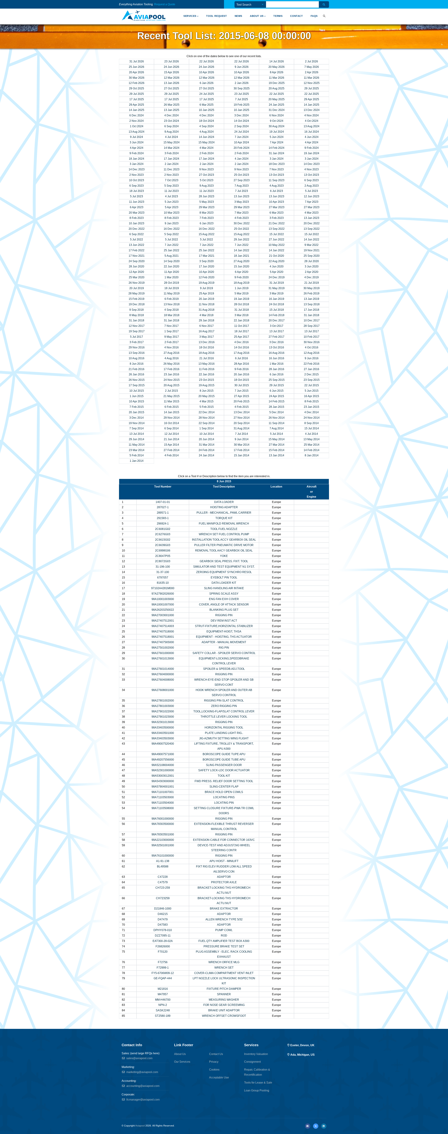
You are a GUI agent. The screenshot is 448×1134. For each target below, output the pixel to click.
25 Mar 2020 (136, 277)
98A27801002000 (163, 700)
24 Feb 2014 (206, 450)
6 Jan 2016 (277, 374)
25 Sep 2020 (312, 255)
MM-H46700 (162, 999)
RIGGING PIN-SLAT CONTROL (224, 700)
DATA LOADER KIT (224, 582)
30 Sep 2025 (242, 88)
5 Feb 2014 (137, 455)
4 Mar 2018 (207, 315)
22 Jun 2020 (171, 266)
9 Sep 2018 (136, 309)
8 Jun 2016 (137, 363)
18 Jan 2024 (136, 158)
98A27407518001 (163, 636)
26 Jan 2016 (136, 374)
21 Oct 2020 (276, 255)
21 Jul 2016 (206, 358)
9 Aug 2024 (171, 131)
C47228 (163, 876)
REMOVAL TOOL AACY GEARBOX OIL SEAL (224, 550)
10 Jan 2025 (206, 109)
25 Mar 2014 (311, 444)
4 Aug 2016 (171, 358)
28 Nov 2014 (207, 417)
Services (189, 16)
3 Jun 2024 (137, 142)
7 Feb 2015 (137, 406)
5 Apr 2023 (171, 207)
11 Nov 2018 (206, 304)
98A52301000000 (163, 770)
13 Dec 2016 (207, 342)
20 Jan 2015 (136, 412)
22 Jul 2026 (206, 61)
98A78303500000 (163, 823)
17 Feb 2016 (171, 369)
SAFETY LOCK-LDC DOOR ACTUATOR (224, 770)
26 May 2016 (171, 363)
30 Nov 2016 (312, 342)
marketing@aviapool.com (142, 1072)
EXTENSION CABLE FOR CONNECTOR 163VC (224, 839)
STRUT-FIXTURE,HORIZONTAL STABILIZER (224, 626)
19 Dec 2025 (277, 82)
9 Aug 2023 (207, 185)
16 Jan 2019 (276, 298)
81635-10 (163, 582)
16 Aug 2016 (276, 352)
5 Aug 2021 (171, 255)
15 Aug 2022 (206, 234)
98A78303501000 (163, 834)
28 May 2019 (136, 293)
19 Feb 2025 (241, 104)
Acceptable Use (219, 1077)
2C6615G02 (162, 539)
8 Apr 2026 (276, 72)
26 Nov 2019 (137, 282)
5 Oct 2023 (206, 180)
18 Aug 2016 (206, 352)
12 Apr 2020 (136, 271)
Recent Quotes (186, 5)
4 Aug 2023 (277, 185)
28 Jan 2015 (276, 406)
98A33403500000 (163, 727)
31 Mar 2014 (206, 444)
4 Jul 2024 (171, 136)
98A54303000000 (163, 781)
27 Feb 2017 (276, 336)
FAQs (314, 16)
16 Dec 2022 (172, 228)
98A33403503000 (163, 738)
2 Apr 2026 (311, 72)
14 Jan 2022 (241, 250)
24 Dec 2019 (277, 277)
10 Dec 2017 (312, 320)
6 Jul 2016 (241, 358)
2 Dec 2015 (311, 374)
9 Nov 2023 (206, 169)
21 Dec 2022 (277, 223)
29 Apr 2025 (311, 99)
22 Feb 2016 (311, 363)
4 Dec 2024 (171, 115)
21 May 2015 (171, 396)
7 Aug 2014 (277, 428)
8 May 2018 (136, 315)
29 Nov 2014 (172, 417)
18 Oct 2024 (206, 120)
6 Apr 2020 (241, 271)
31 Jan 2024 (276, 153)
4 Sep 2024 (206, 126)
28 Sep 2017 (312, 325)
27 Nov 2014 (242, 417)
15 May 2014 (276, 439)
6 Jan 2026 (207, 82)
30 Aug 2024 (276, 126)
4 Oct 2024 (311, 120)
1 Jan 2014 (137, 460)
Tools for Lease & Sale (258, 1082)
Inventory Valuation (256, 1054)
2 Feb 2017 (171, 342)
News (238, 16)
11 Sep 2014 (276, 423)
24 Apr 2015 (276, 396)
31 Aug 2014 (241, 428)
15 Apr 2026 (171, 72)
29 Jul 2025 (311, 88)
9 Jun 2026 (241, 66)
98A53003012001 (163, 775)
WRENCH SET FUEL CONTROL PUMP (224, 534)
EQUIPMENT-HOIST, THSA (223, 631)
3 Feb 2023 (277, 217)
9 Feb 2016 (241, 369)
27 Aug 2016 (171, 352)
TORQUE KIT (224, 518)
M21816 (163, 988)
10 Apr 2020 (206, 271)
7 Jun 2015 (241, 390)
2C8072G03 (162, 561)
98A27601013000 (163, 658)
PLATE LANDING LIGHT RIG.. (224, 732)
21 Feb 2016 (136, 369)
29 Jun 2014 (136, 439)
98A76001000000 (163, 818)
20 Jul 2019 (136, 288)
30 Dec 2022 (242, 223)
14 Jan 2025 (311, 104)
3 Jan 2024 (277, 158)
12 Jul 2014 (171, 433)
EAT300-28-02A (163, 940)
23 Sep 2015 (312, 379)
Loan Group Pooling (256, 1090)
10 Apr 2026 (206, 72)
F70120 (162, 951)
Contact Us (216, 1054)
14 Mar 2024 (171, 147)
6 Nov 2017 (206, 325)
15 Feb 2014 (276, 450)
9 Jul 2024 (136, 136)
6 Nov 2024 (276, 115)
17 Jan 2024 (171, 158)
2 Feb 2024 (207, 153)
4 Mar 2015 (207, 401)
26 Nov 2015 (137, 379)
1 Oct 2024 (136, 126)
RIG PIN (224, 647)
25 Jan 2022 (171, 250)
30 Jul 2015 (241, 385)
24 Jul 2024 (241, 131)
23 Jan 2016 (171, 374)
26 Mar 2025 (171, 104)
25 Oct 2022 (241, 228)
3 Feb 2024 (171, 153)
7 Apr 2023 (311, 201)
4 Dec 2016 (241, 342)
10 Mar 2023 (171, 212)
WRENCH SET (224, 967)
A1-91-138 (162, 861)
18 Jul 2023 (136, 190)
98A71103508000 (163, 808)
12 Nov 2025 (312, 82)
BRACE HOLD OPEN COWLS (224, 792)
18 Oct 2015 (241, 379)
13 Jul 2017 (276, 331)
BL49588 (162, 866)
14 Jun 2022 (311, 239)
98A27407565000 (163, 642)
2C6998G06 (162, 550)
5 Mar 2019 (241, 293)
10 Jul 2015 (136, 390)
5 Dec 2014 (276, 412)
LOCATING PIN (224, 802)
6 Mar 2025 (207, 104)
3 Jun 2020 (311, 266)
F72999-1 (163, 967)
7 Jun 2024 (241, 136)
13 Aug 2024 (311, 126)
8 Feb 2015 (311, 401)
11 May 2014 (137, 444)
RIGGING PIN (224, 615)
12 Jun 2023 (311, 196)
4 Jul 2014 (311, 433)
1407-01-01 (163, 501)
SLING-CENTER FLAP (224, 786)
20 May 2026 (276, 66)
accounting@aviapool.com (142, 1085)
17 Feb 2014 (241, 450)
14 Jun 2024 (206, 136)
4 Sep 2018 (171, 309)
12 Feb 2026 (136, 82)
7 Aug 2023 (241, 185)
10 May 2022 (276, 244)
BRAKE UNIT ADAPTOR (224, 1010)
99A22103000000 (163, 839)
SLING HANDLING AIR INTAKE (224, 588)
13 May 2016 (206, 363)
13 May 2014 (311, 439)
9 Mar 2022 (311, 244)
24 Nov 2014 (312, 417)
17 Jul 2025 (136, 99)
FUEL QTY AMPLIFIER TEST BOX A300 (223, 940)
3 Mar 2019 (277, 293)
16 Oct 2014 (171, 423)
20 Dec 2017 (277, 320)
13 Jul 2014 (136, 433)
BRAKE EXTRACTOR (224, 908)
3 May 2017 (206, 336)
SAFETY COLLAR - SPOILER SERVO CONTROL (223, 653)
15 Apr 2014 (171, 444)
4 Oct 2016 (311, 347)
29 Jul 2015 (276, 385)
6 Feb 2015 (171, 406)
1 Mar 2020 (171, 277)
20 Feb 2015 (241, 401)
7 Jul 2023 (241, 190)
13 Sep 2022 (277, 228)
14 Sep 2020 (172, 261)
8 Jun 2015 (207, 390)
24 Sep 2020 (137, 261)
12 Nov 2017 (137, 325)
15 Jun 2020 (241, 266)
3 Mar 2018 (241, 315)
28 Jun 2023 (206, 196)
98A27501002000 (163, 647)
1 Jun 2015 (137, 396)
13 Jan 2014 (276, 455)
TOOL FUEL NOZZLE (223, 528)
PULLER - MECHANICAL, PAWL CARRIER (224, 512)
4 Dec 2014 (311, 412)
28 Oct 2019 (171, 282)
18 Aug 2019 (241, 282)
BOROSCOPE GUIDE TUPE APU (224, 754)
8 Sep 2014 (311, 423)
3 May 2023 (241, 201)
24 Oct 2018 (276, 304)
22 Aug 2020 (276, 261)
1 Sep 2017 (171, 331)
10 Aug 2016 (136, 358)
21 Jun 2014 (171, 439)
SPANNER (224, 994)
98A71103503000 (163, 797)
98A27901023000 (163, 716)
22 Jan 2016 (206, 374)
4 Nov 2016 (171, 347)
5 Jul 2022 (136, 239)
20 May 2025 (276, 99)
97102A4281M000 (162, 588)
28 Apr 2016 (241, 363)
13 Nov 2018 (172, 304)
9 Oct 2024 (276, 120)
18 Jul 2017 (241, 331)
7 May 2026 (311, 66)
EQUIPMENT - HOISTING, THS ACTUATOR (224, 636)
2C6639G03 (162, 545)
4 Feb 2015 (241, 406)
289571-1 (163, 512)
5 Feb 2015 (207, 406)
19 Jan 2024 (311, 153)
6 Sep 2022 (136, 234)
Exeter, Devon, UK (302, 1045)
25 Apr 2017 (241, 336)
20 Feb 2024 (241, 147)
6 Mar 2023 (277, 212)
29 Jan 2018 (206, 320)
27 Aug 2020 (241, 261)
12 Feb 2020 (206, 277)
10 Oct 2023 (136, 180)
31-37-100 (162, 572)
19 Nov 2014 (137, 423)
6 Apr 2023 (136, 207)
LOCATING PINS (224, 797)
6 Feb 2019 (171, 298)
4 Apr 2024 (311, 142)
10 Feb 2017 (311, 336)
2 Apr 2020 (311, 271)
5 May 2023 (206, 201)
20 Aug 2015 (171, 385)
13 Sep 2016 (137, 352)
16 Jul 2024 (311, 131)
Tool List (179, 5)
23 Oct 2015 (206, 379)
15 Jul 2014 (311, 428)
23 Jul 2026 (171, 61)
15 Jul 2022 (276, 234)
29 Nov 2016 (137, 347)
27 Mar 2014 (276, 444)
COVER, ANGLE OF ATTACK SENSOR (224, 604)
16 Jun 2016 (276, 358)
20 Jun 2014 (206, 439)
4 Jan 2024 (241, 158)
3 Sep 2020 (206, 261)
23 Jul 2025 (241, 93)
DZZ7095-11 (163, 935)
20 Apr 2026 (136, 72)
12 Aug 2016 (311, 352)
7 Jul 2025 (241, 99)
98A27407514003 (163, 626)
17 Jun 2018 (311, 309)
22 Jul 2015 (311, 385)
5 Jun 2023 (171, 201)
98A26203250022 (163, 609)
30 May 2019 (311, 288)
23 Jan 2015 (311, 406)
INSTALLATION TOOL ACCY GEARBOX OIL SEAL (224, 539)
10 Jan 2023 (136, 223)
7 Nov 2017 (171, 325)
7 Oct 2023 (171, 180)
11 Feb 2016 (206, 369)
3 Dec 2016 (276, 342)
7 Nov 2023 (276, 169)
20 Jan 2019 (206, 298)
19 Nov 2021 (312, 250)
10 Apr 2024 (241, 142)
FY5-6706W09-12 (163, 973)
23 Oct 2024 (171, 120)
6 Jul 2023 (276, 190)
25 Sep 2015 (277, 379)
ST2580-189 (162, 1015)
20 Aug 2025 (276, 88)
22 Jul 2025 (276, 93)
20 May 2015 (206, 396)
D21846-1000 (162, 908)
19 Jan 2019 (241, 298)
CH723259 (163, 898)
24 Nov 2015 (172, 379)
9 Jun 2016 (311, 358)
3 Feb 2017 (137, 342)
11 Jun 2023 (136, 201)
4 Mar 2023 (311, 212)
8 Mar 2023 (207, 212)
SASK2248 (163, 1010)
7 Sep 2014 (136, 428)
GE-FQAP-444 (163, 978)
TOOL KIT (224, 775)
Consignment (252, 1061)
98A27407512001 (163, 620)
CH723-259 (162, 887)
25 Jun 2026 (136, 66)
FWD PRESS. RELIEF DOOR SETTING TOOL (224, 781)
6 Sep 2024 (171, 126)
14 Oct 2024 (241, 120)
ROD (224, 935)
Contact (296, 16)
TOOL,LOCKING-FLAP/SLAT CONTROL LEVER (223, 711)
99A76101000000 (163, 855)
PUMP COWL (224, 930)
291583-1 (163, 518)
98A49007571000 (163, 754)
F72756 (162, 962)
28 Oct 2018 (241, 304)
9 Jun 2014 (241, 439)
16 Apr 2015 (311, 396)
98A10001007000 (163, 604)
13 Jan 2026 (171, 82)
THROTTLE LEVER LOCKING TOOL (224, 716)
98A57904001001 (163, 786)
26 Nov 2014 (277, 417)
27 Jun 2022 (276, 239)
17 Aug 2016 (241, 352)
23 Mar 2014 (136, 450)
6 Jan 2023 (207, 223)
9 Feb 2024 (311, 147)
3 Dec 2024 (241, 115)
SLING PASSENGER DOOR (224, 765)
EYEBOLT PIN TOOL (224, 577)
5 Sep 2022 (171, 234)
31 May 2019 (276, 288)
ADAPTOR (224, 876)
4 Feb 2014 (171, 455)
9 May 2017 (171, 336)
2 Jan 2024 (171, 163)
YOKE (224, 555)
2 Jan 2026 (241, 82)
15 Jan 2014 (241, 455)
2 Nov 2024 (136, 120)
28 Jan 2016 (276, 369)
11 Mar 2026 (276, 77)
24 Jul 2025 (206, 93)
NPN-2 (162, 1004)
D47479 (163, 919)
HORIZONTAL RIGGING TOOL (224, 727)
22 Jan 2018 (241, 320)
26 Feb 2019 (311, 293)
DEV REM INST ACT (224, 620)
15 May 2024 (171, 142)
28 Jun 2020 (136, 266)
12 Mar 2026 (171, 77)
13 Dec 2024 (312, 109)
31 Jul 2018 (241, 309)
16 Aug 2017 (206, 331)
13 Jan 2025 (171, 109)
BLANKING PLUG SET (224, 609)
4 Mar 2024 (207, 147)
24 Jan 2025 (276, 104)
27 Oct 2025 (171, 88)
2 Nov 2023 (136, 174)
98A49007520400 (163, 743)
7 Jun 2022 (171, 244)
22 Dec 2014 (207, 412)
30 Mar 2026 (136, 77)
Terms (277, 16)
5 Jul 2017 (136, 336)
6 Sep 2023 (311, 180)
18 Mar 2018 (171, 315)
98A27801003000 (163, 705)
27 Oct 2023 (206, 174)
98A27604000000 (163, 674)
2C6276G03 (162, 534)
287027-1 (163, 507)
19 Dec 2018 (137, 304)
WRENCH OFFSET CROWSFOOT (224, 1015)
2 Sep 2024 (241, 126)
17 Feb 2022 (136, 250)
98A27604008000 (163, 679)
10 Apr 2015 (136, 401)
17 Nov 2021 (137, 255)
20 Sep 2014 (242, 423)
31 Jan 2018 (311, 315)
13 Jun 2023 (241, 196)
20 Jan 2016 (241, 374)
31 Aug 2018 (206, 309)
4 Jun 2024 (311, 136)
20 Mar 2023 (136, 212)
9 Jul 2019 (206, 288)
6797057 (162, 577)
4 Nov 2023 (311, 169)
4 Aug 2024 (207, 131)
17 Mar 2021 (206, 255)
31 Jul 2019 (276, 282)
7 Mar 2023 (241, 212)
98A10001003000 (163, 599)
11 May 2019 (172, 293)
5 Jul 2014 (276, 433)
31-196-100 (163, 566)
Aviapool (140, 1125)
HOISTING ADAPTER (224, 507)
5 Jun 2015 (311, 390)
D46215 (163, 913)
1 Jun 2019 (241, 288)
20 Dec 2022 (312, 223)
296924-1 (163, 523)
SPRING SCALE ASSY (224, 593)
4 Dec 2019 (311, 277)
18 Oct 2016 (206, 347)
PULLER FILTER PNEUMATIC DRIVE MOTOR (224, 545)
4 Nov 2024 (311, 115)
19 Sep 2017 (137, 331)
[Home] (143, 16)
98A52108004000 (163, 765)
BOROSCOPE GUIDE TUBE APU (224, 759)
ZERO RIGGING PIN (224, 705)
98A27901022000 (163, 711)
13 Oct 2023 (276, 174)
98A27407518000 (163, 631)
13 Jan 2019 (311, 298)
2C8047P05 (162, 555)
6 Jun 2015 (277, 390)
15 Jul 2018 (276, 309)
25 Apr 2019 (206, 293)
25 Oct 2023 (241, 174)
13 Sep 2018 (312, 304)
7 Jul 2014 (241, 433)
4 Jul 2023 (171, 196)
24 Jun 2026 (171, 66)
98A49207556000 (163, 759)
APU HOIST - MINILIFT (224, 861)
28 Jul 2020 (311, 261)
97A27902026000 (163, 593)
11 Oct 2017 (241, 325)
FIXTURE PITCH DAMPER (224, 988)
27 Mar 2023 (276, 207)
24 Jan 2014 (206, 455)
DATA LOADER (224, 501)
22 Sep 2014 (207, 423)
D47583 (163, 924)
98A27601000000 (163, 653)
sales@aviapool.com (139, 1058)
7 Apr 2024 (276, 142)
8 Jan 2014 (311, 455)
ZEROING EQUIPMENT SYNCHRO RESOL (224, 572)
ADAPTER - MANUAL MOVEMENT (224, 642)
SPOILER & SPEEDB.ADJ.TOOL (224, 668)
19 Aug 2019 (206, 282)
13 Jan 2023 (311, 217)
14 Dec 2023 (312, 163)
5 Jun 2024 (277, 136)
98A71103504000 (163, 802)
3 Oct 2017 (276, 325)
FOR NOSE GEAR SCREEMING (224, 1004)
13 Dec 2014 (242, 412)
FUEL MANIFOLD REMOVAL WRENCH (224, 523)
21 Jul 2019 (311, 282)
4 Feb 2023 (241, 217)
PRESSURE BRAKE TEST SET (224, 946)
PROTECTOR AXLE (224, 882)
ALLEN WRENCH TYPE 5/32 (224, 919)
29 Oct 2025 (136, 88)
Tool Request (216, 16)
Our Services (182, 1061)
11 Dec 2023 (171, 169)
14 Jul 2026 (276, 61)
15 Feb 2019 (136, 298)
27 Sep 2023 (242, 180)
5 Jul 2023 (311, 190)
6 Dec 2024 (136, 115)
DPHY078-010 (162, 930)
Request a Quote (164, 4)
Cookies (214, 1069)
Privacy (213, 1061)
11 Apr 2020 (171, 271)
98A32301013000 (163, 722)
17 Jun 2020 (206, 266)
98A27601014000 (163, 668)
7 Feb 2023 (207, 217)
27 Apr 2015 (241, 396)
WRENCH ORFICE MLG (223, 962)
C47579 (163, 882)
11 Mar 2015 (171, 401)
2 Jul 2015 (171, 390)
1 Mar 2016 (277, 363)
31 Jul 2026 (136, 61)
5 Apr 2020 (276, 271)
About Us (257, 16)
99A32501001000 (163, 845)
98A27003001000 (163, 615)
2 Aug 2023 (311, 185)
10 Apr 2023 (276, 201)
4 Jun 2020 (277, 266)
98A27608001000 (163, 690)
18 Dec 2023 (277, 163)
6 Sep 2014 (171, 428)
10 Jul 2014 (206, 433)
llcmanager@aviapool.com (143, 1099)
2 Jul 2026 (311, 61)
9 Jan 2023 (171, 223)
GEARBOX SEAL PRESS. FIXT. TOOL (224, 561)
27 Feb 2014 (171, 450)
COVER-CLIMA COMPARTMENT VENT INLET (224, 973)
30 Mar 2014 (241, 444)
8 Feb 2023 (137, 217)
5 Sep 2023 (171, 185)
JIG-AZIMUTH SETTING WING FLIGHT (224, 738)
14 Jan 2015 (171, 412)
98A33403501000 (163, 732)
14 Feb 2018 (276, 315)
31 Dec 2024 (277, 109)
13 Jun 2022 (136, 244)
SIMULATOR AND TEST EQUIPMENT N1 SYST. (224, 566)
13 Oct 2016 (276, 347)
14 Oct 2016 (241, 347)
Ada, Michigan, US (302, 1054)
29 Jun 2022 (241, 239)
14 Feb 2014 (311, 450)
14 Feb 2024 (276, 147)
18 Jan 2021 (241, 255)
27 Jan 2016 (311, 369)
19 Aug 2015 (206, 385)
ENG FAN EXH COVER (224, 599)
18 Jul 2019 (171, 288)
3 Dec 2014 (136, 417)
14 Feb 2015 (276, 401)
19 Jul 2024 (276, 131)
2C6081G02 (162, 528)
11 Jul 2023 (171, 190)
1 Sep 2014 (206, 428)
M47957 (163, 994)
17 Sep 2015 (137, 385)
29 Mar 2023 (206, 207)
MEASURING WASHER (224, 999)
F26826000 (163, 946)
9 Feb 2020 (241, 277)
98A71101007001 (163, 792)
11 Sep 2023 (276, 180)
